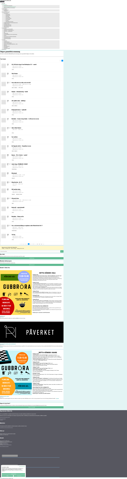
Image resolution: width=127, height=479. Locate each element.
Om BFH (3, 39)
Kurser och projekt (32, 407)
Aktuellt (3, 3)
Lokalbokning (31, 258)
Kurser (5, 35)
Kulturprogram (31, 264)
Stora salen (8, 14)
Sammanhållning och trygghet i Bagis (10, 34)
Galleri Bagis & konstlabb (8, 29)
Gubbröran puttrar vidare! (4, 396)
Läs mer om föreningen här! (5, 417)
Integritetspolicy (3, 418)
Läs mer (57, 398)
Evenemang (4, 4)
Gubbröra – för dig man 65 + (9, 30)
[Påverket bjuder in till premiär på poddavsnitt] (32, 333)
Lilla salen (7, 16)
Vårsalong (6, 10)
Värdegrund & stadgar (8, 42)
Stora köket (8, 19)
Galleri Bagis (4, 8)
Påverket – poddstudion (8, 31)
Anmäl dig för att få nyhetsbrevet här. (6, 427)
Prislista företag (7, 23)
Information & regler (7, 25)
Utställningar (6, 9)
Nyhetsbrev (4, 49)
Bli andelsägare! (7, 46)
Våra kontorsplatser (7, 38)
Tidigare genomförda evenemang (10, 6)
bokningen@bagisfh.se (7, 444)
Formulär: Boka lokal (7, 24)
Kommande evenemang (8, 5)
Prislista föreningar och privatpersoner (11, 22)
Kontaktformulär (7, 48)
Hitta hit (5, 45)
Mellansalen (8, 15)
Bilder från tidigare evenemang (9, 7)
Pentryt (7, 20)
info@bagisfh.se (5, 443)
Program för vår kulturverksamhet (10, 36)
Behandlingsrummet (9, 21)
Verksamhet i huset (7, 37)
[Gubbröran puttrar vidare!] (32, 373)
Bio (4, 32)
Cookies (1, 419)
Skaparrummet (8, 18)
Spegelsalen (8, 17)
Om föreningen (6, 41)
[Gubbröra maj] (32, 293)
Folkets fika (6, 33)
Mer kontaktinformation (4, 446)
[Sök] (62, 251)
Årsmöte (5, 40)
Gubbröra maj (2, 316)
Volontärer (6, 47)
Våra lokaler (6, 13)
